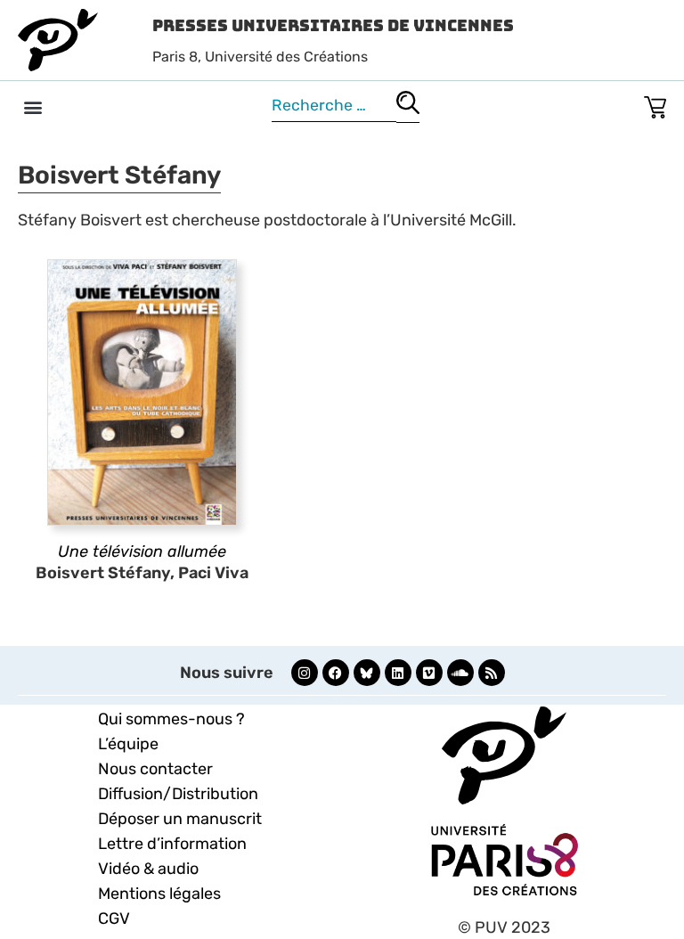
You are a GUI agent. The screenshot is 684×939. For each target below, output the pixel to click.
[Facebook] (335, 672)
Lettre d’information (172, 843)
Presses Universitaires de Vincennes (333, 25)
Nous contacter (155, 769)
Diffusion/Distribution (178, 794)
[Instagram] (304, 672)
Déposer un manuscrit (180, 819)
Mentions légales (159, 893)
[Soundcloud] (460, 672)
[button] (32, 106)
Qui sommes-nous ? (171, 719)
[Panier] (655, 103)
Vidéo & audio (148, 868)
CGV (114, 918)
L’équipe (128, 744)
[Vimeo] (429, 672)
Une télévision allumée (142, 551)
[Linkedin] (398, 672)
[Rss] (491, 672)
